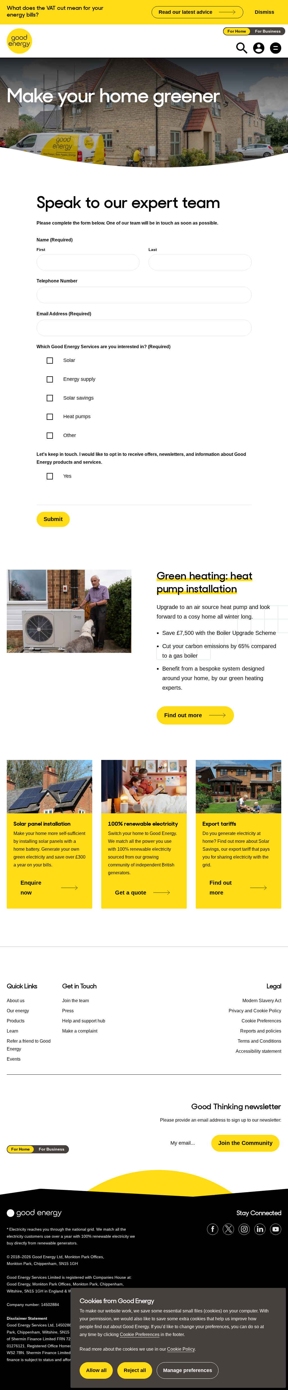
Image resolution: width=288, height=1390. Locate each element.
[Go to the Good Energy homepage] (19, 41)
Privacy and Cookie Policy (255, 1010)
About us (15, 1000)
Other (69, 435)
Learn (12, 1031)
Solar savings (78, 398)
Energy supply (79, 379)
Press (68, 1010)
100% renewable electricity (143, 823)
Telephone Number (57, 281)
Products (15, 1020)
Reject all (138, 1373)
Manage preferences (187, 1373)
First (41, 249)
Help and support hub (83, 1020)
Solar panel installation (42, 823)
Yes (67, 476)
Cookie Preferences (139, 1334)
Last (152, 249)
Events (14, 1059)
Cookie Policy (181, 1349)
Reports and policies (260, 1031)
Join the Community (245, 1143)
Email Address (64, 313)
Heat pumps (77, 416)
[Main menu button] (275, 48)
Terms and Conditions (259, 1041)
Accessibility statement (258, 1051)
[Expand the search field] (242, 48)
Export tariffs (219, 823)
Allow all (99, 1373)
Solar (69, 360)
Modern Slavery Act (261, 1000)
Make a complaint (79, 1031)
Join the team (75, 1000)
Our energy (18, 1010)
